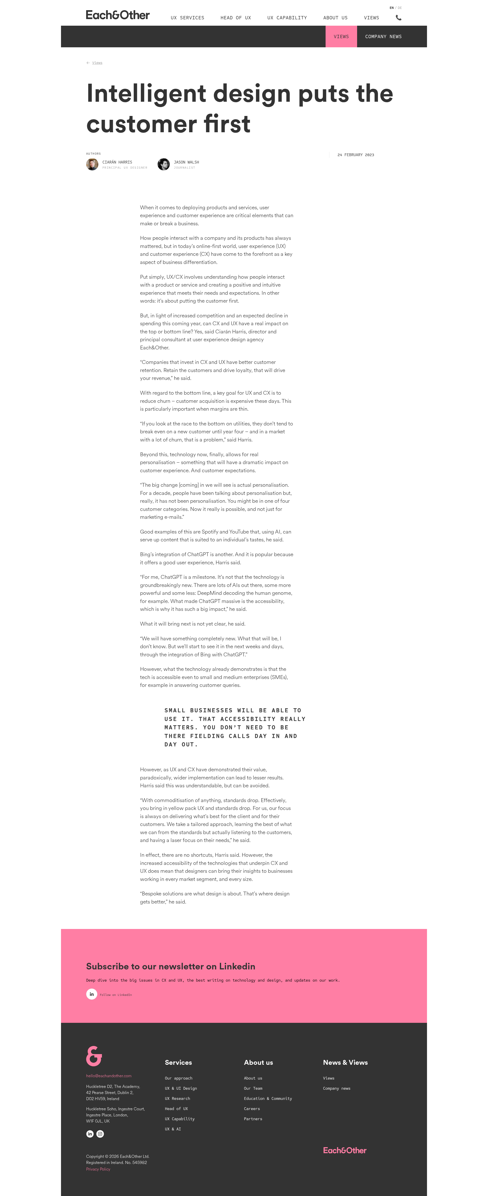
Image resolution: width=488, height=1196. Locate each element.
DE (400, 8)
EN (392, 8)
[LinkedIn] (90, 1134)
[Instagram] (100, 1134)
